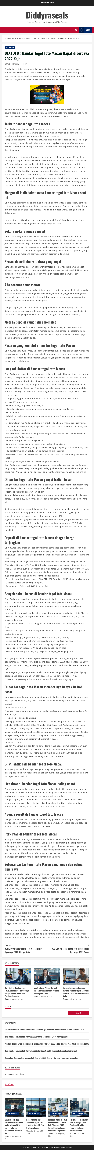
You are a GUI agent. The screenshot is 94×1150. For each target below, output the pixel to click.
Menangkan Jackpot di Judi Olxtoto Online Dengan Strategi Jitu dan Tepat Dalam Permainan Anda (76, 991)
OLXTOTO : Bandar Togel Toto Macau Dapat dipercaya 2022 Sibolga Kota (23, 949)
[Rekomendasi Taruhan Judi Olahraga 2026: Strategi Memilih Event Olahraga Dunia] (36, 1107)
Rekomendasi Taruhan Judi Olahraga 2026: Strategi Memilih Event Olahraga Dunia (36, 1036)
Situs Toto (9, 1084)
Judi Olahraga (12, 1114)
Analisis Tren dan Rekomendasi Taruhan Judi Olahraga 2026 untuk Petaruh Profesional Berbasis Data (44, 1029)
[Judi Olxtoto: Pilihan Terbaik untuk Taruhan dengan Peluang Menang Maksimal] (47, 976)
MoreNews (55, 1147)
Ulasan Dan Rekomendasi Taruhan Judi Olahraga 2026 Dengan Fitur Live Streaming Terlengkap (41, 1058)
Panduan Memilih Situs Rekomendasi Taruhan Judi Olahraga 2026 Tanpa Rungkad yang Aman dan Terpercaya (47, 1043)
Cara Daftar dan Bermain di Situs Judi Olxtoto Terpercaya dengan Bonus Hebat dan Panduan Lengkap (17, 991)
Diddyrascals (47, 15)
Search (8, 1006)
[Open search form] (76, 30)
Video (88, 30)
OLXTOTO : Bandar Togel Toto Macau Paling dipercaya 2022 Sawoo (70, 949)
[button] (4, 30)
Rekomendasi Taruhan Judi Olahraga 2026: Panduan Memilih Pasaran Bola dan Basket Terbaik (41, 1051)
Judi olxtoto (10, 47)
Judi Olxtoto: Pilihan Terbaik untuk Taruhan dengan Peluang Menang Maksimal (46, 990)
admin (7, 64)
